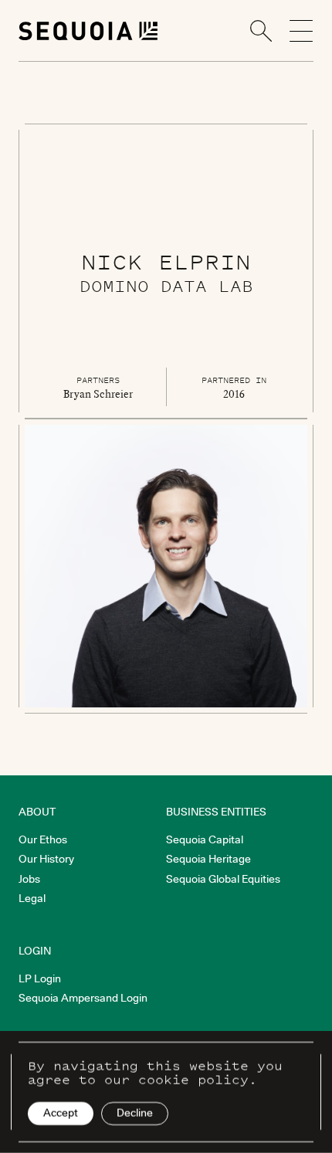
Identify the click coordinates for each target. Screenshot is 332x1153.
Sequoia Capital (204, 839)
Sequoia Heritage (208, 858)
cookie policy (193, 1079)
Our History (46, 858)
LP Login (40, 978)
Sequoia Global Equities (223, 879)
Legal (32, 898)
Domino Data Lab (166, 285)
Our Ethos (43, 839)
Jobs (29, 879)
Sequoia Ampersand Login (83, 997)
